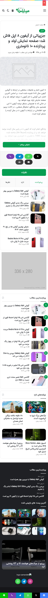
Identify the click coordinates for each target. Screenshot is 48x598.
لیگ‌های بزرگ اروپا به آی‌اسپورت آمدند (38, 417)
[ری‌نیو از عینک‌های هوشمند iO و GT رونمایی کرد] (12, 434)
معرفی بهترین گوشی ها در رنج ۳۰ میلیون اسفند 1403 (16, 228)
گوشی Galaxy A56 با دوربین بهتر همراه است (16, 192)
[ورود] (12, 12)
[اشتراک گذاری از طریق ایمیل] (29, 162)
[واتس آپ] (29, 156)
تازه (22, 182)
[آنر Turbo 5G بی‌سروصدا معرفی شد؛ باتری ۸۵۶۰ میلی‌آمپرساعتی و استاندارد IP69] (9, 522)
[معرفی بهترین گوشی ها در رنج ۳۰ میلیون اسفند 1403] (38, 230)
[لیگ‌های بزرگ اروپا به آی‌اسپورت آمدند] (35, 407)
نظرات (24, 172)
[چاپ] (19, 162)
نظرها (7, 182)
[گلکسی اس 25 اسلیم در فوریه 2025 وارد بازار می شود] (38, 369)
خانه (42, 25)
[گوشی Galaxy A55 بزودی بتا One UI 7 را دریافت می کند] (38, 357)
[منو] (44, 12)
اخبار (37, 25)
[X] (38, 156)
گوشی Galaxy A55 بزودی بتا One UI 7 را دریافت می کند (16, 355)
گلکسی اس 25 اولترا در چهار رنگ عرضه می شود (16, 343)
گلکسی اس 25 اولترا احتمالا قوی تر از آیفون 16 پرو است (16, 216)
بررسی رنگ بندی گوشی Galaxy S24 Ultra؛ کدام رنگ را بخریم (17, 204)
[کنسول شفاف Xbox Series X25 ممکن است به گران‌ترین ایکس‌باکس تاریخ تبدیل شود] (35, 434)
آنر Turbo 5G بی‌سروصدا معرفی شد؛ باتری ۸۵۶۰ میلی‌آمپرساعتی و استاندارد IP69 (21, 565)
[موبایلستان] (22, 10)
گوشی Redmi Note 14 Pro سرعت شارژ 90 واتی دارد (18, 240)
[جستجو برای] (3, 12)
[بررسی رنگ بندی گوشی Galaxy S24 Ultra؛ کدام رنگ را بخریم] (38, 207)
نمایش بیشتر (24, 144)
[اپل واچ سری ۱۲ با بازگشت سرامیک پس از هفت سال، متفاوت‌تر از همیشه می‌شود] (9, 531)
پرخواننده (39, 182)
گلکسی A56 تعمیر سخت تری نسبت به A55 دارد (18, 378)
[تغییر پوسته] (8, 12)
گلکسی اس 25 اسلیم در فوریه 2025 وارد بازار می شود (16, 367)
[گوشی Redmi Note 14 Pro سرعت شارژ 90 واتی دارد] (38, 242)
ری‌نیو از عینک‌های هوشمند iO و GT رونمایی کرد (13, 444)
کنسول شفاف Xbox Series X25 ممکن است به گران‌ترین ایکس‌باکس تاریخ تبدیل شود (35, 447)
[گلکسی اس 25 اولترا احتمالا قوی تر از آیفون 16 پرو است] (38, 218)
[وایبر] (10, 156)
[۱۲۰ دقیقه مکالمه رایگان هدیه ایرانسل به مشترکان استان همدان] (12, 407)
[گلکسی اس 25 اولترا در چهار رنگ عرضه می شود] (38, 345)
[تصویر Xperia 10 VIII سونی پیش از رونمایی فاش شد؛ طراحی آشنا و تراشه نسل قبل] (39, 513)
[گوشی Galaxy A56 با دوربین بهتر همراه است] (38, 195)
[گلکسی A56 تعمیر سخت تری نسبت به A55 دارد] (38, 381)
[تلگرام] (19, 156)
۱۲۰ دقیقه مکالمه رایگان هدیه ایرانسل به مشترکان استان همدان (13, 418)
